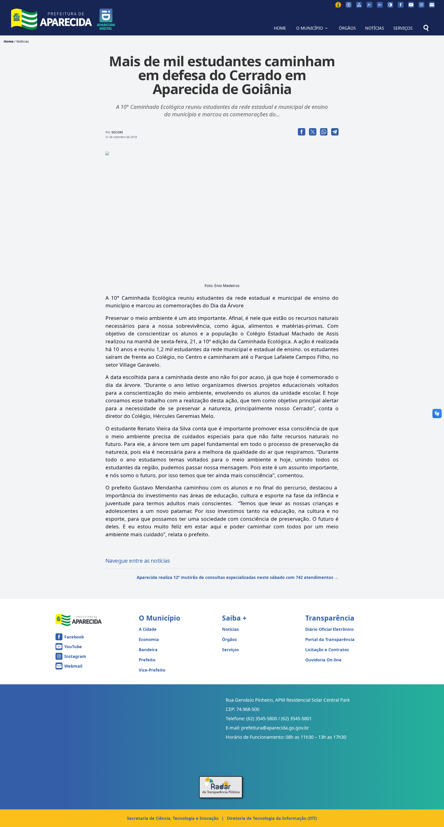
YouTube (73, 646)
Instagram (75, 656)
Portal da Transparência (330, 639)
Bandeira (148, 649)
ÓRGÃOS (347, 28)
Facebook (74, 637)
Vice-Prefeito (152, 670)
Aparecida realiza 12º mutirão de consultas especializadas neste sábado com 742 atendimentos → (238, 577)
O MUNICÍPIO (309, 28)
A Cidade (148, 629)
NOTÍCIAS (374, 28)
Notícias (22, 41)
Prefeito (147, 660)
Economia (149, 639)
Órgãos (229, 639)
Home (8, 41)
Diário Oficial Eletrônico (329, 629)
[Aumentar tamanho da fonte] (380, 5)
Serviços (230, 649)
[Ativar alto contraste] (390, 5)
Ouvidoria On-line (323, 660)
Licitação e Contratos (327, 649)
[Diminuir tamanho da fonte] (369, 5)
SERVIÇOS (403, 28)
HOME (280, 28)
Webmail (73, 666)
